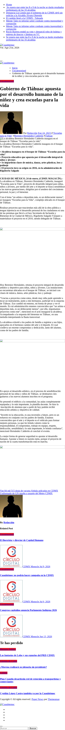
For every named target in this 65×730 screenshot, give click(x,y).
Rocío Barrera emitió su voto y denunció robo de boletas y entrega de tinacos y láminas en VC (34, 33)
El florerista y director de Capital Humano (21, 540)
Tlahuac (49, 136)
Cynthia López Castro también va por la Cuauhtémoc (27, 693)
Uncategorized (7, 81)
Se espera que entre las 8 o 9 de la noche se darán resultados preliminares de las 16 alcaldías (35, 8)
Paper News (37, 699)
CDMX (3, 673)
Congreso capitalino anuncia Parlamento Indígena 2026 (28, 610)
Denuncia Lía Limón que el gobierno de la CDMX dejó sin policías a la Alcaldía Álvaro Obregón (34, 14)
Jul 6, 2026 (45, 601)
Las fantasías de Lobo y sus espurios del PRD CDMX (27, 655)
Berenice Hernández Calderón (28, 136)
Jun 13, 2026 (46, 636)
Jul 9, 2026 (45, 566)
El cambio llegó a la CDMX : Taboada (24, 18)
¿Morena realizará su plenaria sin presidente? (23, 667)
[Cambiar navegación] (1, 60)
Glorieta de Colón (8, 661)
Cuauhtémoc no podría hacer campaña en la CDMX (27, 575)
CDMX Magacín (31, 566)
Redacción (32, 133)
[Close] (1, 726)
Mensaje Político (8, 649)
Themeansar (53, 699)
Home (9, 4)
